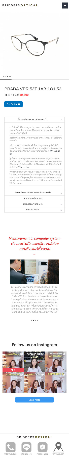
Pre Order (12, 104)
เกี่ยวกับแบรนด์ (32, 209)
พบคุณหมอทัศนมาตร (32, 198)
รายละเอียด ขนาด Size (33, 204)
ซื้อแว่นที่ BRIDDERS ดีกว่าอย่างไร (33, 119)
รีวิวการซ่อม (23, 167)
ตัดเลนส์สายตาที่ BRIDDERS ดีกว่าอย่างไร (33, 193)
